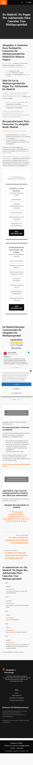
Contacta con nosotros (16, 700)
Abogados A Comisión (16, 743)
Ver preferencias (16, 393)
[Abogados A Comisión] (3, 2)
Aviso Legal (20, 748)
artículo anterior (22, 535)
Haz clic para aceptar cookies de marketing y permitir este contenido (16, 412)
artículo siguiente (11, 550)
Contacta (12, 748)
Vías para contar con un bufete (11, 131)
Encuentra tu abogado (16, 698)
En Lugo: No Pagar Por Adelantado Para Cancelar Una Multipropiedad (16, 540)
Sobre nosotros (16, 695)
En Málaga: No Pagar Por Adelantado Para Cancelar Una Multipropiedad (16, 555)
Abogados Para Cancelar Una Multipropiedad (16, 745)
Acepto (16, 384)
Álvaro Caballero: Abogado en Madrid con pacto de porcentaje (17, 516)
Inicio (16, 693)
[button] (30, 371)
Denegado (16, 388)
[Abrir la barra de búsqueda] (21, 2)
